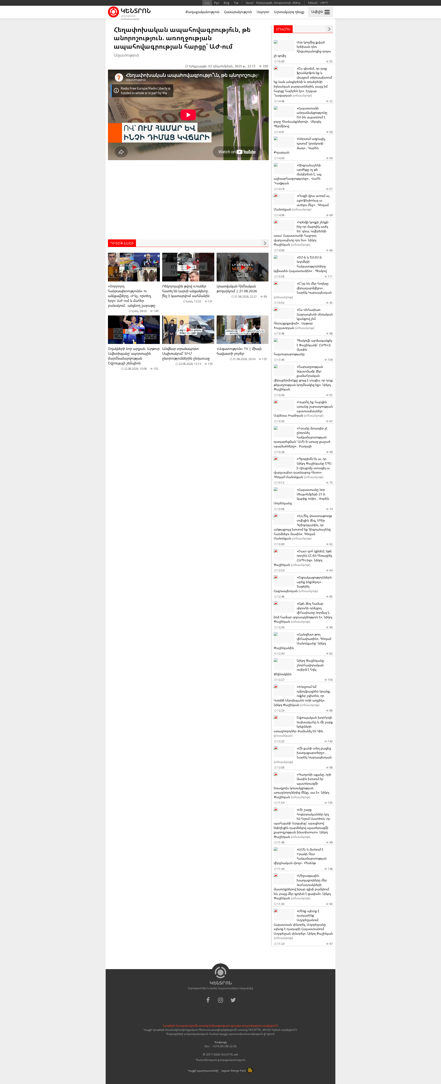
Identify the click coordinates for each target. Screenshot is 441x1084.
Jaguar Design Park (234, 1070)
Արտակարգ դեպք (289, 11)
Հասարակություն (238, 11)
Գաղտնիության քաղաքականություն (220, 1060)
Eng (226, 3)
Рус (216, 3)
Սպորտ (263, 11)
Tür (236, 3)
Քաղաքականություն (202, 11)
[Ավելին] (265, 243)
